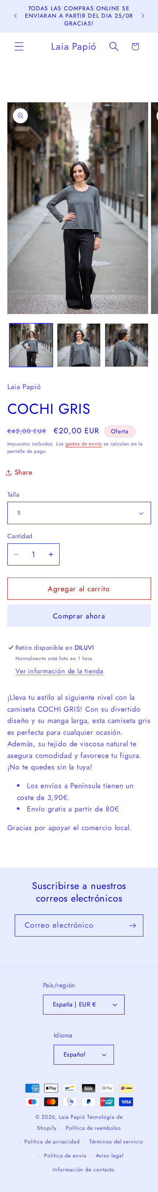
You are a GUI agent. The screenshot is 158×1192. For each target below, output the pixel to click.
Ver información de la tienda (59, 671)
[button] (18, 46)
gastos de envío (83, 443)
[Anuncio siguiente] (143, 16)
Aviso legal (109, 1155)
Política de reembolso (93, 1128)
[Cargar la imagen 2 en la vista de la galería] (78, 345)
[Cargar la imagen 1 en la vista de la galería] (31, 345)
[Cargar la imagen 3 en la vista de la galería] (126, 345)
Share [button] (23, 472)
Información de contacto (84, 1169)
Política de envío (65, 1155)
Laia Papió (72, 1117)
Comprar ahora (79, 616)
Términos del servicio (116, 1141)
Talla (13, 494)
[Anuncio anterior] (15, 16)
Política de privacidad (52, 1141)
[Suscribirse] (132, 925)
